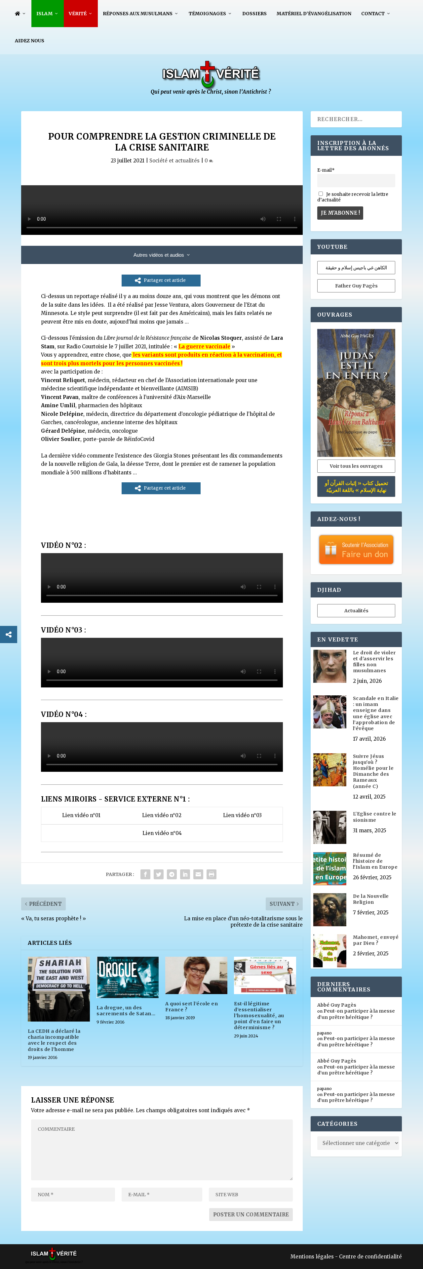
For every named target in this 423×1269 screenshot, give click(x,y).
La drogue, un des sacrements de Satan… (125, 1011)
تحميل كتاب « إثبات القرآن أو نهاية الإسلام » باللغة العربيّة (356, 486)
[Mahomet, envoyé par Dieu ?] (329, 951)
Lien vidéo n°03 (242, 815)
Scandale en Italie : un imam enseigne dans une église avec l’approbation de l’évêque (376, 713)
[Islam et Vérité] (211, 93)
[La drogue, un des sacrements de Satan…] (127, 977)
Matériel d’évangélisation (314, 14)
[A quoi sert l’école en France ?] (196, 975)
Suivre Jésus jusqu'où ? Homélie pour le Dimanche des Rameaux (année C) (373, 771)
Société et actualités (174, 160)
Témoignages (207, 14)
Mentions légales (312, 1256)
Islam (44, 14)
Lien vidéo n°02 (161, 815)
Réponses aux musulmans (138, 14)
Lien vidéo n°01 (81, 815)
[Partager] (8, 634)
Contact (373, 14)
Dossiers (254, 14)
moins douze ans (160, 296)
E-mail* (326, 170)
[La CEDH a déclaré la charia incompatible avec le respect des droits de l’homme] (59, 989)
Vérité (78, 14)
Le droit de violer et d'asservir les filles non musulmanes (374, 662)
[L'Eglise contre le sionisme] (329, 828)
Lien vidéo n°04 (162, 833)
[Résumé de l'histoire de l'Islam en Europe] (329, 869)
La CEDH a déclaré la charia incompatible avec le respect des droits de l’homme (54, 1040)
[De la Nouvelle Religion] (329, 910)
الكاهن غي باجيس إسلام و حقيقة (356, 268)
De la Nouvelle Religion (371, 899)
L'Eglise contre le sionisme (375, 817)
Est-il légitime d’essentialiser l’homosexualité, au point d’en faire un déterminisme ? (259, 1016)
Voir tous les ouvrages (356, 466)
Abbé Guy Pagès (336, 1005)
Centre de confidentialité (370, 1256)
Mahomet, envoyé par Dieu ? (376, 940)
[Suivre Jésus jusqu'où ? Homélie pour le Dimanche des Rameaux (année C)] (329, 770)
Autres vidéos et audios (159, 255)
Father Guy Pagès (356, 286)
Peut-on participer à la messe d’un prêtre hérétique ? (356, 1014)
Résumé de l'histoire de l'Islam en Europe (375, 861)
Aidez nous (29, 41)
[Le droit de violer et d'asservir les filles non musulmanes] (329, 667)
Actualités (356, 611)
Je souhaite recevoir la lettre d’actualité (352, 197)
